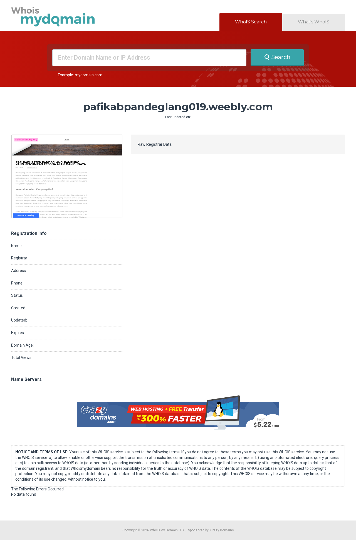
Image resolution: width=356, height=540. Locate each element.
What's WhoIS (313, 22)
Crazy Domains (222, 530)
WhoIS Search (251, 22)
